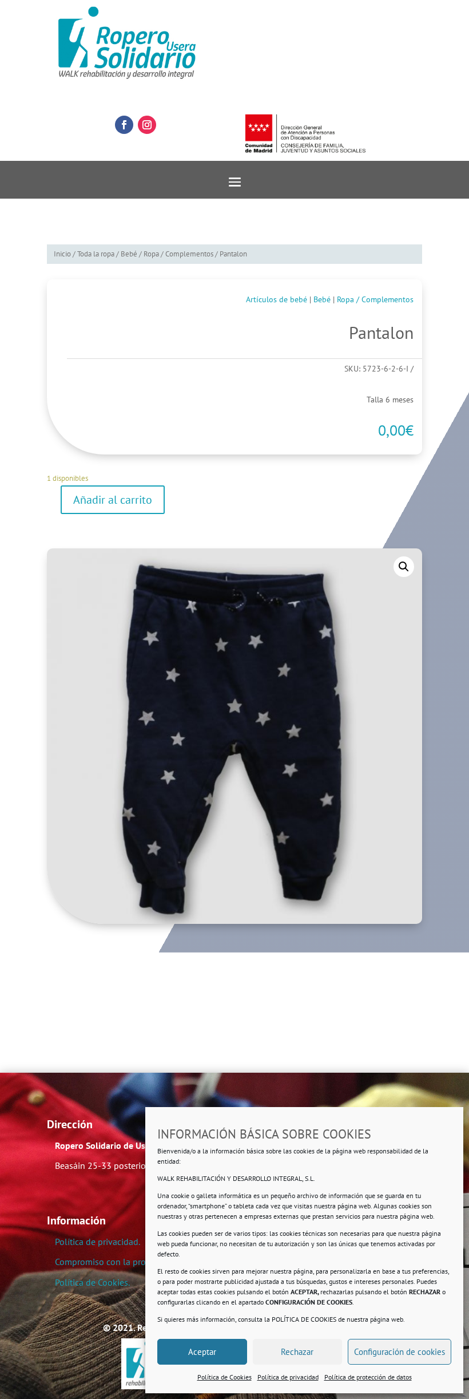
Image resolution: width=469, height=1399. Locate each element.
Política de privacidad (288, 1377)
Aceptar (202, 1351)
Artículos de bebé (276, 299)
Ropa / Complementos (178, 254)
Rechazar (297, 1351)
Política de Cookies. (92, 1282)
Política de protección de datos (368, 1377)
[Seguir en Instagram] (147, 125)
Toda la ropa (95, 254)
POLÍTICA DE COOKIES (304, 1319)
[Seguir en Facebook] (124, 125)
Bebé (129, 254)
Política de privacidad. (97, 1241)
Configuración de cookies (399, 1351)
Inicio (62, 254)
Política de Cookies (224, 1377)
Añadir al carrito (112, 499)
